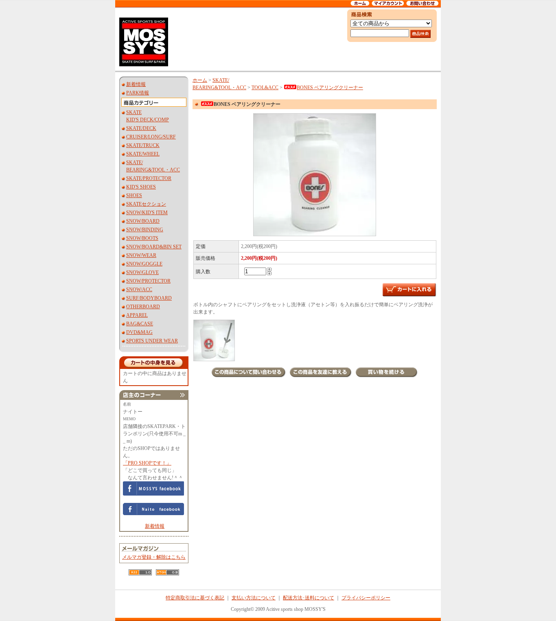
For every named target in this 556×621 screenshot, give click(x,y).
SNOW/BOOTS (142, 238)
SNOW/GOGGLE (144, 264)
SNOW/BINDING (144, 230)
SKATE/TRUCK (143, 145)
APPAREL (137, 315)
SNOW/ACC (139, 289)
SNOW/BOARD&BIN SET (154, 247)
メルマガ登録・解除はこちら (154, 557)
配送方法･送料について (308, 598)
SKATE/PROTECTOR (148, 178)
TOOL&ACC (265, 87)
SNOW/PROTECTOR (148, 281)
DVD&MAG (139, 332)
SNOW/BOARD (143, 221)
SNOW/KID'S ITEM (147, 212)
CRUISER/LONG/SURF (151, 137)
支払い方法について (254, 598)
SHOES (134, 195)
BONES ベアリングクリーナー (330, 87)
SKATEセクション (146, 204)
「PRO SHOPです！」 (147, 463)
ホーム (200, 80)
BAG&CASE (139, 324)
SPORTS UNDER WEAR (152, 341)
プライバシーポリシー (365, 598)
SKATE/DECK (141, 128)
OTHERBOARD (143, 306)
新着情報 (136, 84)
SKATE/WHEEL (143, 154)
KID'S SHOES (141, 187)
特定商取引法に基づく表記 (195, 598)
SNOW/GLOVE (142, 272)
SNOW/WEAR (141, 255)
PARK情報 (137, 93)
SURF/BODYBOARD (149, 298)
